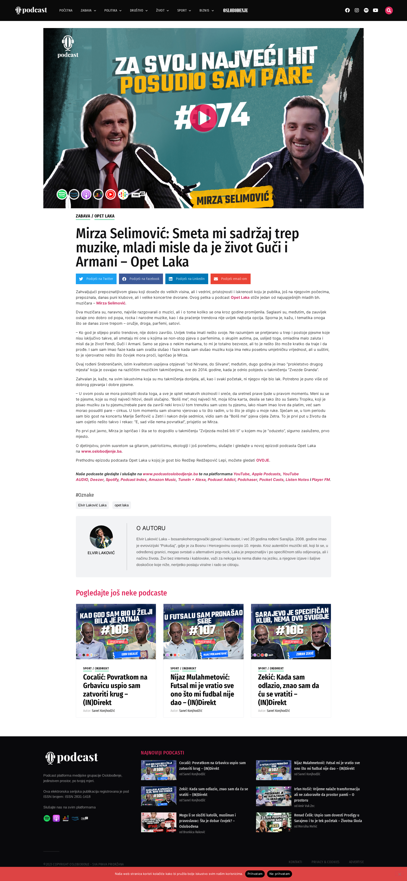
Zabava (86, 10)
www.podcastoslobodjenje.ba (171, 473)
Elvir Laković (101, 552)
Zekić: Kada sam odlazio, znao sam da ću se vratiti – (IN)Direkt (288, 690)
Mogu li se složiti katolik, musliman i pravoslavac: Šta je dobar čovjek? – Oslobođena (207, 821)
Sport (182, 10)
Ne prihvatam (279, 874)
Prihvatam (255, 874)
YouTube (241, 473)
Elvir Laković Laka (92, 505)
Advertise (356, 862)
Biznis (204, 10)
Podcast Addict (222, 479)
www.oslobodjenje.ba (101, 451)
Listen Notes (297, 479)
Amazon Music (162, 479)
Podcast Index (134, 479)
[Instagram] (356, 10)
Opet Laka (104, 216)
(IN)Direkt (102, 668)
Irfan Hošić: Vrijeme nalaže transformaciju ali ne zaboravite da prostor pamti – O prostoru (327, 795)
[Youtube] (375, 10)
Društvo (136, 10)
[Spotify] (366, 10)
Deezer (97, 479)
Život (160, 10)
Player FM (321, 479)
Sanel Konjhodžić (103, 711)
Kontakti (295, 862)
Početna (66, 10)
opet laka (122, 505)
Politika (110, 10)
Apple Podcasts (266, 473)
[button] (389, 10)
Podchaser (247, 479)
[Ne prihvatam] (399, 874)
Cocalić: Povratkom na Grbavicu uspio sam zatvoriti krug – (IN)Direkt (115, 690)
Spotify (112, 479)
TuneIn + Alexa (192, 479)
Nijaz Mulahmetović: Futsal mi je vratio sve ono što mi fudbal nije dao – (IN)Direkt (202, 690)
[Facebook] (347, 10)
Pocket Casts (271, 479)
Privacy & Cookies (326, 862)
